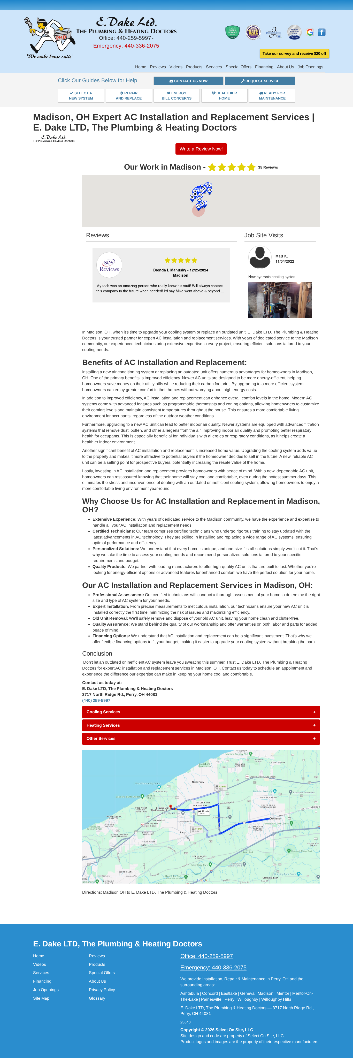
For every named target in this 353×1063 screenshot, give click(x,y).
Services (214, 67)
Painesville (211, 999)
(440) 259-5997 (96, 700)
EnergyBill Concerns (176, 95)
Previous (94, 275)
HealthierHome (226, 95)
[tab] (201, 712)
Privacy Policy (102, 990)
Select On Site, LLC (234, 1030)
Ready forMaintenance (272, 95)
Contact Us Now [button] (190, 81)
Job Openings (310, 67)
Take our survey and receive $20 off (294, 53)
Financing (264, 67)
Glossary (97, 998)
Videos (176, 67)
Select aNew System (81, 95)
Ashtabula (189, 993)
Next (227, 275)
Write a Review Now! (201, 148)
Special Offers (238, 67)
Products (194, 67)
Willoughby (247, 999)
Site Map (41, 998)
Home (140, 67)
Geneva (247, 993)
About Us (285, 67)
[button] (201, 712)
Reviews (158, 67)
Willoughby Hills (276, 999)
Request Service (261, 81)
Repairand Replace (129, 95)
